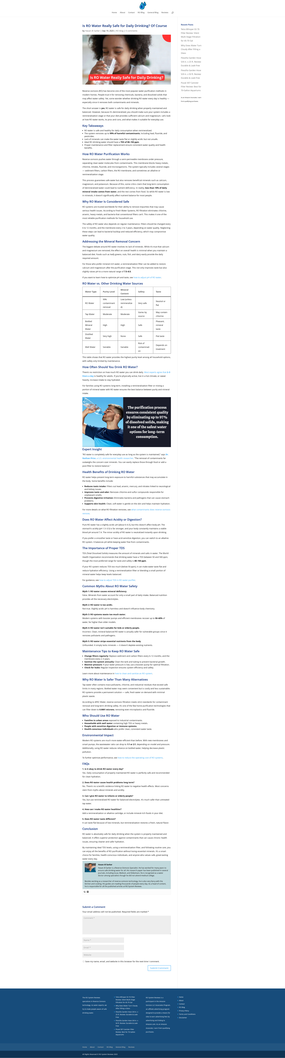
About (122, 13)
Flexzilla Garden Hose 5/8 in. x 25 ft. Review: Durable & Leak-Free (191, 61)
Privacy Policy (184, 1011)
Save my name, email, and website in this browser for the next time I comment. (122, 961)
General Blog (153, 13)
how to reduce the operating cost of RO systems (140, 757)
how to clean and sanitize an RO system (133, 673)
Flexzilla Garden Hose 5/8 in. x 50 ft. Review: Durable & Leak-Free (191, 74)
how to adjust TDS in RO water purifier (117, 580)
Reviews (164, 13)
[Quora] (85, 892)
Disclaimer (183, 1018)
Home (114, 13)
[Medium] (88, 892)
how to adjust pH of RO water (147, 277)
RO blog (119, 30)
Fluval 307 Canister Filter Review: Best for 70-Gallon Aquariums (191, 86)
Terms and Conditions (187, 1014)
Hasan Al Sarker (92, 30)
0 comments (131, 30)
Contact (131, 13)
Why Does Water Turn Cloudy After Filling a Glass (191, 49)
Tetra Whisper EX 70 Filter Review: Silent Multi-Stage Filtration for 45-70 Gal (125, 999)
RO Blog (141, 13)
